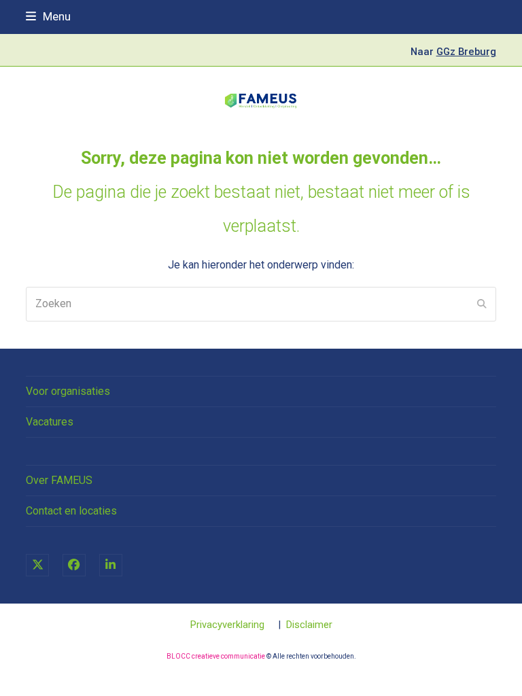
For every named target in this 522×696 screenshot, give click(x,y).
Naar (453, 52)
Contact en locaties (71, 510)
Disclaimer (309, 625)
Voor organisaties (68, 391)
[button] (48, 16)
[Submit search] (482, 304)
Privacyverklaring (227, 625)
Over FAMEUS (59, 480)
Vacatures (49, 421)
